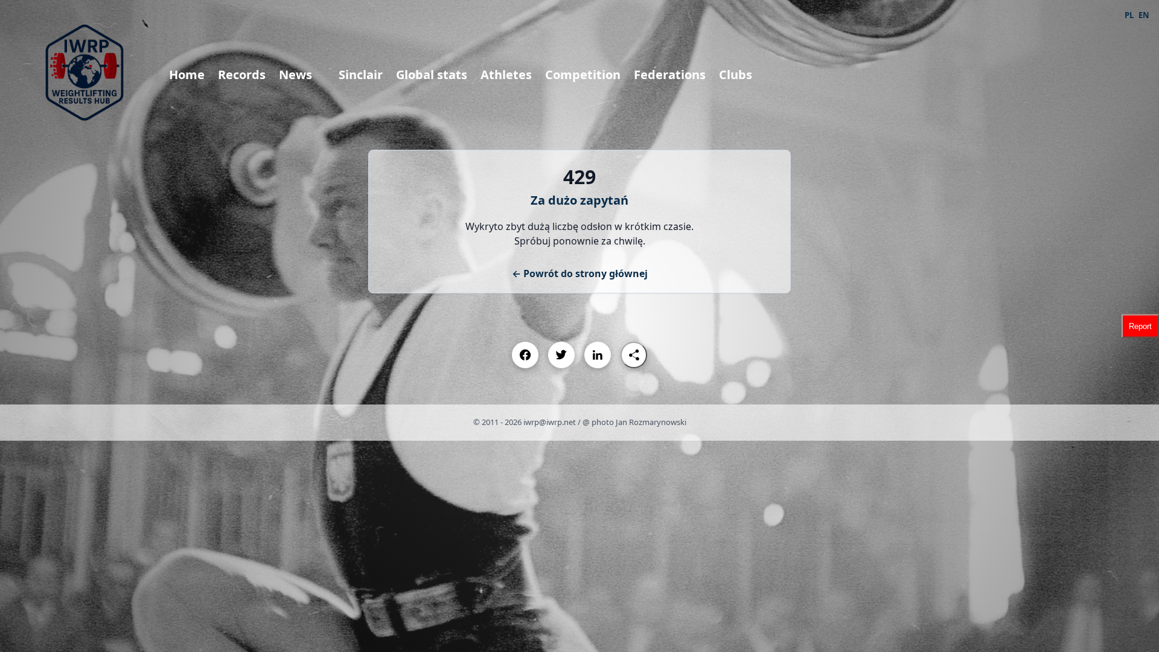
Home (187, 74)
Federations (670, 74)
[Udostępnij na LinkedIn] (597, 355)
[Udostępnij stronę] (634, 355)
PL (1129, 15)
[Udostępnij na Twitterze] (561, 355)
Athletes (506, 74)
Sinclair (361, 74)
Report (1140, 326)
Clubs (735, 74)
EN (1143, 15)
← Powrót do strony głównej (580, 273)
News (295, 74)
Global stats (431, 74)
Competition (583, 74)
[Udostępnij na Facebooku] (525, 355)
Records (242, 74)
